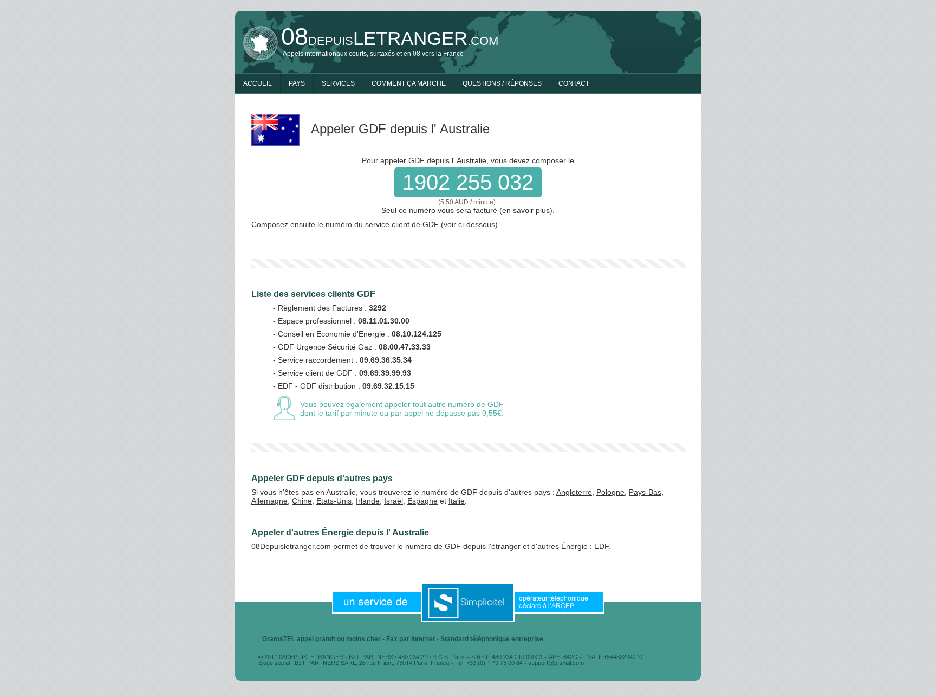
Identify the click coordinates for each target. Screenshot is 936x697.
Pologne (610, 492)
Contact (573, 83)
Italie (456, 500)
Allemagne (269, 500)
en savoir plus (526, 210)
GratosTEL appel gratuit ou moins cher (321, 639)
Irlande (368, 500)
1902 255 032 (468, 182)
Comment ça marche (409, 83)
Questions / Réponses (502, 83)
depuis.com (389, 38)
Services (338, 83)
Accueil (257, 83)
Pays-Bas (645, 492)
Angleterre (574, 492)
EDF (601, 546)
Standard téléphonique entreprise (491, 639)
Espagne (422, 500)
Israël (393, 500)
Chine (302, 500)
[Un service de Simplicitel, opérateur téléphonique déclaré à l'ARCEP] (468, 602)
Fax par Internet (410, 639)
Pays (297, 83)
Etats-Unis (334, 500)
